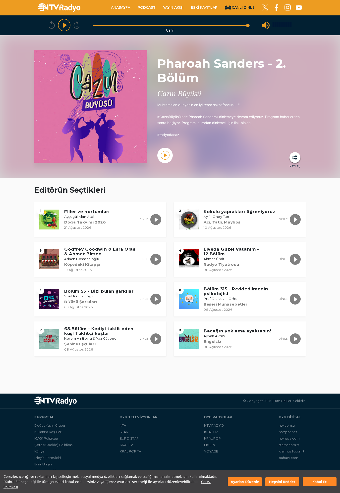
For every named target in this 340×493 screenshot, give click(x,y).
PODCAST (147, 7)
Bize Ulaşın (43, 464)
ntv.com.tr (287, 425)
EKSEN (209, 445)
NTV (123, 425)
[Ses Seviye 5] (281, 25)
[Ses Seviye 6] (283, 25)
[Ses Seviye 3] (277, 25)
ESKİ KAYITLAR (204, 7)
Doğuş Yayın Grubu (49, 425)
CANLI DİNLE (243, 7)
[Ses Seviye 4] (279, 25)
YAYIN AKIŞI (173, 7)
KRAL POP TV (130, 451)
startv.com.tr (289, 445)
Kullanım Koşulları (48, 432)
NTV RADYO (214, 425)
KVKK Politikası (46, 438)
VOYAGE (211, 451)
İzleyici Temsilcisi (47, 458)
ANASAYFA (120, 7)
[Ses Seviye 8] (287, 25)
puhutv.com (288, 458)
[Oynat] (64, 25)
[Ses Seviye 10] (291, 25)
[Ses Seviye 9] (289, 25)
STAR (124, 432)
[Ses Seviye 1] (273, 25)
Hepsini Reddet (282, 481)
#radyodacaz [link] (168, 135)
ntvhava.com (289, 438)
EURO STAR (129, 438)
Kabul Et (319, 481)
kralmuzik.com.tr (292, 451)
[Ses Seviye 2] (275, 25)
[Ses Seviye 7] (285, 25)
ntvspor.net (288, 432)
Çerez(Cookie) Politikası (53, 445)
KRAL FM (211, 432)
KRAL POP (212, 438)
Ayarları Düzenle (245, 481)
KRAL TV (126, 445)
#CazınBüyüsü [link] (169, 117)
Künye (39, 451)
